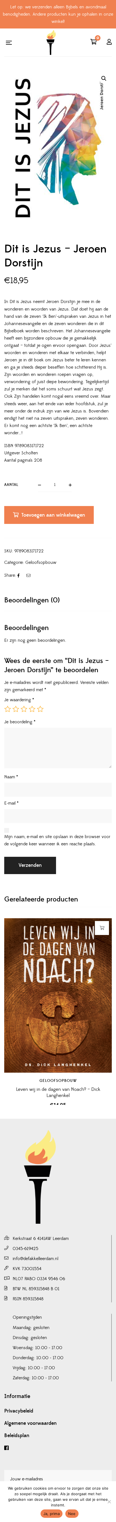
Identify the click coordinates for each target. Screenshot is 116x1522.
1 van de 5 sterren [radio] (7, 709)
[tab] (58, 600)
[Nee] (109, 1501)
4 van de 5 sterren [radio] (32, 709)
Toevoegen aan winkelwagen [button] (102, 928)
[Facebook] (58, 1448)
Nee (72, 1513)
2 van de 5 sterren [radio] (15, 709)
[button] (104, 78)
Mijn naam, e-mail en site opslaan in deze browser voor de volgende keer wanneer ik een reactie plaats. (57, 840)
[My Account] (109, 42)
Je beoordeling (19, 722)
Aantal (11, 484)
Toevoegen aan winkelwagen (53, 515)
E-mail (11, 803)
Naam (11, 777)
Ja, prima (51, 1513)
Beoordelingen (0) (32, 600)
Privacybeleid (18, 1411)
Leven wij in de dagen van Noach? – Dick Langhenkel (58, 1092)
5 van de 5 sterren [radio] (40, 709)
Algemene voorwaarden (30, 1423)
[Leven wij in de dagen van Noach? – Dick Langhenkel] (58, 995)
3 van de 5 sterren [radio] (24, 709)
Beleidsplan (16, 1435)
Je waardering (19, 700)
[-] (51, 42)
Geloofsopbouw (40, 562)
